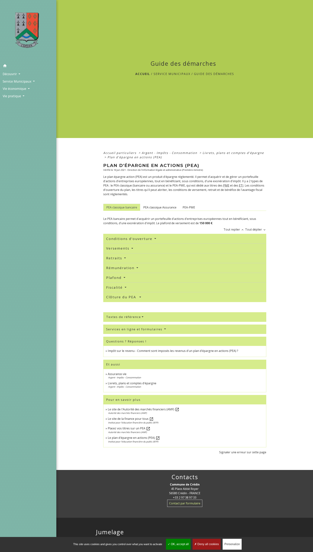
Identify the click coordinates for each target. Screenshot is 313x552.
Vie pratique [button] (12, 96)
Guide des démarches (214, 74)
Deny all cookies (208, 544)
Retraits (114, 258)
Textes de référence (123, 317)
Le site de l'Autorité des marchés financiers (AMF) (143, 409)
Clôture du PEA (122, 297)
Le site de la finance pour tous (131, 419)
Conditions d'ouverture (130, 238)
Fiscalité (115, 287)
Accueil (142, 74)
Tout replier (234, 229)
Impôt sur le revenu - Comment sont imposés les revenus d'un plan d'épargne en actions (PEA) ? (173, 351)
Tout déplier (255, 229)
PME (226, 185)
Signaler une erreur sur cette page (242, 452)
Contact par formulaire (184, 503)
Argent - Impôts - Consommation (170, 153)
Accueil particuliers (120, 153)
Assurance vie (117, 374)
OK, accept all (179, 544)
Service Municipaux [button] (17, 81)
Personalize (232, 544)
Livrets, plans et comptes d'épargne (233, 153)
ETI (241, 185)
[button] (28, 66)
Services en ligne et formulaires (134, 329)
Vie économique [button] (15, 88)
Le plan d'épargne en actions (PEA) (134, 438)
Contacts (185, 477)
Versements (118, 248)
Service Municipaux (172, 74)
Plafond (114, 277)
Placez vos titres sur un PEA (129, 428)
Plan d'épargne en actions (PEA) (134, 157)
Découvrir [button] (10, 74)
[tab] (121, 207)
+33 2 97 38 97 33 (184, 497)
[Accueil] (28, 31)
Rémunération (121, 267)
